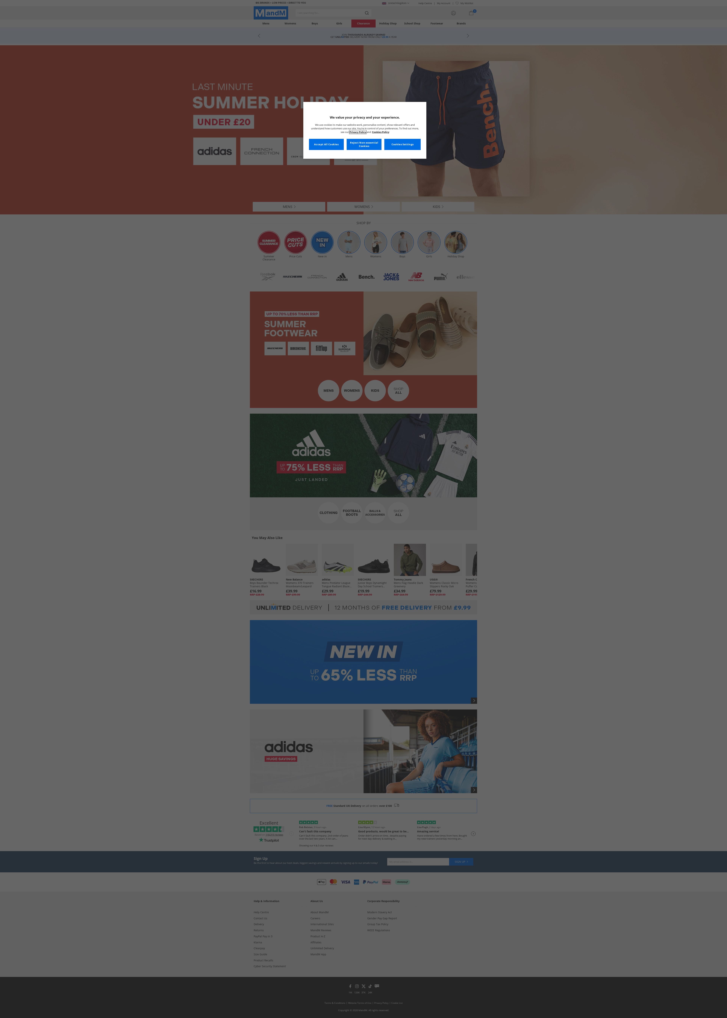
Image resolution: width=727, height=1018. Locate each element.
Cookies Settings (402, 144)
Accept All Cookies (326, 144)
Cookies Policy (380, 132)
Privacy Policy (357, 132)
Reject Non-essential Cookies (364, 144)
